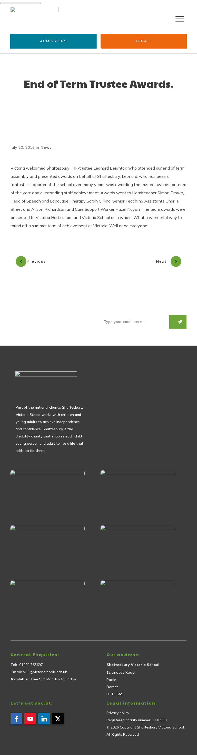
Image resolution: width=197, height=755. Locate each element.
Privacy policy (117, 712)
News (46, 147)
